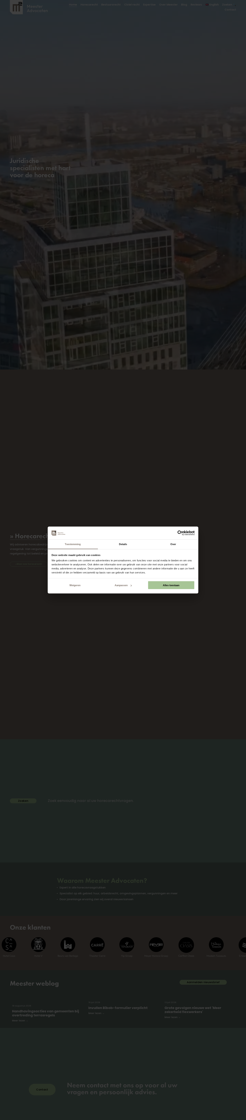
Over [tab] (173, 544)
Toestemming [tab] (73, 544)
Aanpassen (121, 585)
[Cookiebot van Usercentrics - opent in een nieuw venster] (180, 533)
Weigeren (74, 585)
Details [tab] (123, 544)
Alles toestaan (171, 585)
